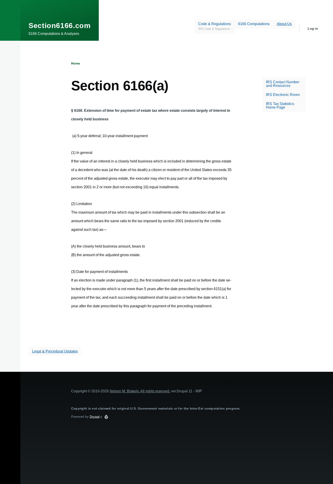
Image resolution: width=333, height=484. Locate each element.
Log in (313, 28)
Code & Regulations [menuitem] (214, 26)
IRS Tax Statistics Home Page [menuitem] (280, 105)
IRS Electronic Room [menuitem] (283, 95)
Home (75, 63)
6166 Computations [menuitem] (254, 24)
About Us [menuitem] (284, 24)
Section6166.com (60, 25)
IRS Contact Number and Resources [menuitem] (282, 84)
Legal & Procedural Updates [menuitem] (55, 351)
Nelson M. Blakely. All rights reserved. (140, 391)
